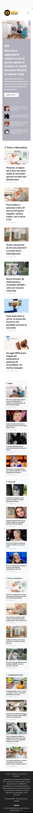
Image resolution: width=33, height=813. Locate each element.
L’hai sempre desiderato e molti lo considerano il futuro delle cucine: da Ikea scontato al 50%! (16, 762)
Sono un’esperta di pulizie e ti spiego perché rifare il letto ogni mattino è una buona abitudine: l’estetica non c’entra (16, 738)
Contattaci (16, 801)
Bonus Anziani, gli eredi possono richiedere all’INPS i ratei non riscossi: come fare (15, 285)
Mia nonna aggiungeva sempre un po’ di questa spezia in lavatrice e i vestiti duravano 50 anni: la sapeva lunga (15, 62)
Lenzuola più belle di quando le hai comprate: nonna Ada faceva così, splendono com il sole (19, 131)
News (6, 45)
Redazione (15, 774)
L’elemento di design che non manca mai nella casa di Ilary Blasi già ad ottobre (15, 499)
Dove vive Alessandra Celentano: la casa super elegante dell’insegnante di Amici (16, 567)
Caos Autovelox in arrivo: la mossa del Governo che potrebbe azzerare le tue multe (16, 322)
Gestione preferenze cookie (26, 811)
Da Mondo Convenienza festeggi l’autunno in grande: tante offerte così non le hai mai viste (16, 715)
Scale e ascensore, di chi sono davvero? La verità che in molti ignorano (15, 641)
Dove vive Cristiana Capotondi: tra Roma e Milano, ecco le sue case (15, 544)
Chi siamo (8, 774)
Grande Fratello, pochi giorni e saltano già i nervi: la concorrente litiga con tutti (19, 108)
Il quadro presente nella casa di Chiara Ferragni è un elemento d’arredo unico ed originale (15, 522)
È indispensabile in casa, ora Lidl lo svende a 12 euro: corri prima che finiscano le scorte (16, 692)
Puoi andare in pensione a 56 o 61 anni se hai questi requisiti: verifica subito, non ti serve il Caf (16, 618)
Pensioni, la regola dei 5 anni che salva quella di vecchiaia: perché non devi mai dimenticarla (16, 173)
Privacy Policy (23, 774)
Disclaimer (17, 776)
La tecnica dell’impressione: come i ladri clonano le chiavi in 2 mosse (16, 448)
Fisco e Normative (12, 153)
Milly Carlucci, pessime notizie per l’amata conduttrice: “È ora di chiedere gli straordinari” (19, 123)
